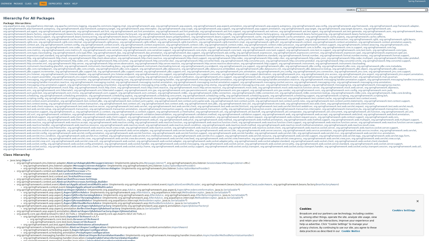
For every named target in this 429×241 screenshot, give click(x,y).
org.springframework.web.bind (345, 114)
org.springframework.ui (62, 111)
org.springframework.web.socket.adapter (159, 141)
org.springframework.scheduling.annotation (63, 95)
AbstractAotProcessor (70, 171)
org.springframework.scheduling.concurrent (157, 95)
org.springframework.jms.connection (313, 71)
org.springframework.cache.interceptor (106, 39)
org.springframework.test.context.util (120, 103)
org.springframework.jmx (286, 74)
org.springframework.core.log (379, 47)
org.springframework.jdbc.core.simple (74, 69)
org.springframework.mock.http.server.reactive (195, 87)
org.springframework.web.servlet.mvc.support (198, 136)
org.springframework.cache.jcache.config (190, 39)
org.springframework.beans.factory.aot (116, 34)
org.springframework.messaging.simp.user (241, 85)
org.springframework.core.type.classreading (27, 53)
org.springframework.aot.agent (20, 31)
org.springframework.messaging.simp (315, 82)
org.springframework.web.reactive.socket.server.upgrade (34, 130)
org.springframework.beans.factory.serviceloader (355, 34)
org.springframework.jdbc (270, 66)
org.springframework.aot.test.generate (340, 31)
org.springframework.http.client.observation (92, 58)
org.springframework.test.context (226, 98)
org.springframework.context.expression (143, 45)
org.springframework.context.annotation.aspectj (384, 42)
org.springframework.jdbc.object (350, 69)
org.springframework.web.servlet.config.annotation (76, 133)
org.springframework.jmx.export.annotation (399, 74)
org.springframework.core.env (233, 47)
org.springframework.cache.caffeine (365, 36)
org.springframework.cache (246, 36)
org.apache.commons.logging (71, 26)
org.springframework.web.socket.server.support (376, 144)
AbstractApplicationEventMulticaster (83, 184)
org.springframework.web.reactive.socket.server (308, 128)
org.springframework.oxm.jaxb (375, 90)
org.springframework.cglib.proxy (101, 42)
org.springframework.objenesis (381, 87)
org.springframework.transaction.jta (341, 109)
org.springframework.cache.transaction (326, 39)
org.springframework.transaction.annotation (113, 109)
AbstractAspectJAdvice (72, 189)
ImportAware (179, 227)
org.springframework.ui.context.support (133, 111)
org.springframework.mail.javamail (378, 77)
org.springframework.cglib (363, 39)
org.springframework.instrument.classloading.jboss (92, 66)
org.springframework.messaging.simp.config (142, 85)
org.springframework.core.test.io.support (308, 50)
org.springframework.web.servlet (398, 130)
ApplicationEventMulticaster (183, 184)
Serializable (230, 189)
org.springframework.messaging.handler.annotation (203, 79)
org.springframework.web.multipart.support (395, 119)
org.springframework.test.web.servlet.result (389, 106)
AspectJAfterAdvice (76, 192)
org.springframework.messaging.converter (63, 79)
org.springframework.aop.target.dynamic (340, 28)
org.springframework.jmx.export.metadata (75, 77)
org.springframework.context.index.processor (269, 45)
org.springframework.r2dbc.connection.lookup (305, 93)
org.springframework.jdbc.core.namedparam (27, 69)
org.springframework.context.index (224, 45)
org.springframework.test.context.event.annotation (31, 101)
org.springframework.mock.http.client (95, 87)
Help (74, 4)
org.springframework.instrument (296, 63)
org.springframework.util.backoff (242, 111)
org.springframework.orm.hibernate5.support (98, 90)
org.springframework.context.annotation (335, 42)
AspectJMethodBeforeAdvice (83, 203)
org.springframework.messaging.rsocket (92, 82)
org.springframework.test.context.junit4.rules (280, 101)
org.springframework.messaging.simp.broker (91, 85)
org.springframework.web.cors (381, 117)
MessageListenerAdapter (90, 165)
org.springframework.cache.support (284, 39)
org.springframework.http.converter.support (386, 61)
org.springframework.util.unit (397, 111)
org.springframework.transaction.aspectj (161, 109)
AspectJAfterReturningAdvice (83, 195)
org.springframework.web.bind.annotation (386, 114)
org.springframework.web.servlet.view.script (376, 138)
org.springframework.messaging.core (108, 79)
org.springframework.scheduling (21, 95)
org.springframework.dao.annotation (142, 53)
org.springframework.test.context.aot (266, 98)
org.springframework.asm (377, 31)
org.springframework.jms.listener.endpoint (111, 74)
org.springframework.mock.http (56, 87)
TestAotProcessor (79, 176)
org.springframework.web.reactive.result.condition (173, 125)
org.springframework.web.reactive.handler (26, 125)
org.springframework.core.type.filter (72, 53)
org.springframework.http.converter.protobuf (290, 61)
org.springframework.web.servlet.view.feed (170, 138)
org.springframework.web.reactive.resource (75, 125)
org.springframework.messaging (21, 79)
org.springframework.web (276, 114)
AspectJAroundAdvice (78, 200)
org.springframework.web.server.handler (172, 130)
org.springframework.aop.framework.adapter (394, 26)
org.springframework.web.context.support (341, 117)
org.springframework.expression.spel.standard (28, 55)
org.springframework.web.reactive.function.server (330, 122)
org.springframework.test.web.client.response (28, 106)
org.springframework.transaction (70, 109)
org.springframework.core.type (389, 50)
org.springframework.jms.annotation (236, 71)
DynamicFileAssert (79, 216)
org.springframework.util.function (362, 111)
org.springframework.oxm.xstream (137, 93)
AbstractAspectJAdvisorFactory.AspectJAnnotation (103, 211)
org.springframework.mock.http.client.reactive (142, 87)
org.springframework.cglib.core (20, 42)
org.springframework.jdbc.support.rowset (120, 71)
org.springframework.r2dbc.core (348, 93)
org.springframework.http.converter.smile (338, 61)
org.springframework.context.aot (21, 45)
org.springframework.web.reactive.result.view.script (96, 128)
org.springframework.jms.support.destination (246, 74)
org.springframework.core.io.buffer (302, 47)
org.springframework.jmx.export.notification (170, 77)
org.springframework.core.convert (100, 47)
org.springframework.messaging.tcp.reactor (376, 85)
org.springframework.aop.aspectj (174, 26)
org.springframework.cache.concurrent (24, 39)
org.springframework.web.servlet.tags (340, 136)
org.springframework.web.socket (117, 141)
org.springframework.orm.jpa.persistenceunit (182, 90)
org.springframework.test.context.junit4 (232, 101)
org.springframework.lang (314, 77)
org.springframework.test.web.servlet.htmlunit (223, 106)
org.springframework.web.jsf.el (176, 119)
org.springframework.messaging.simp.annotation (364, 82)
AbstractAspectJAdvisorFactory (90, 206)
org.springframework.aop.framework (348, 26)
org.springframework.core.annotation (23, 47)
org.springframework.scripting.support (108, 98)
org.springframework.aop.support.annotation (255, 28)
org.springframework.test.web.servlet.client (172, 106)
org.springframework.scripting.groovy (65, 98)
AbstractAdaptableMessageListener (90, 163)
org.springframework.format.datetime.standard (251, 55)
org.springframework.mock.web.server (342, 87)
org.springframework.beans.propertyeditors (166, 36)
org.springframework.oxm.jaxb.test (22, 93)
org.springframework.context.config (60, 45)
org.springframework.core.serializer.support (147, 50)
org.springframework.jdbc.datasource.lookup (306, 69)
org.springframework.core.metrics (21, 50)
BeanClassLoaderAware (258, 184)
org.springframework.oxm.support (98, 93)
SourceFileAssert (84, 222)
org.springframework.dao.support (182, 53)
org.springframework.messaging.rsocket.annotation (144, 82)
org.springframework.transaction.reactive (385, 109)
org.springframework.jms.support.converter (197, 74)
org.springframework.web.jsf (142, 119)
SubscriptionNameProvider (178, 165)
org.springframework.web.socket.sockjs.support (177, 146)
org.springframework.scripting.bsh (368, 95)
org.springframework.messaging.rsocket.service (266, 82)
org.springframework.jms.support (153, 74)
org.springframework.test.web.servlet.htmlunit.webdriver (281, 106)
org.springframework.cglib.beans (397, 39)
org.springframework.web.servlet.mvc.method (82, 136)
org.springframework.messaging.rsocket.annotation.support (206, 82)
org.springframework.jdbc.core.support (117, 69)
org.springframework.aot (377, 28)
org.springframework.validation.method (194, 114)
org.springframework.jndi (247, 77)
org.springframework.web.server (85, 130)
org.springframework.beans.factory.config (209, 34)
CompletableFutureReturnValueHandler (111, 238)
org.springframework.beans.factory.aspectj (161, 34)
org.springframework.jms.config (274, 71)
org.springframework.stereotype (147, 98)
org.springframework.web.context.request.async (290, 117)
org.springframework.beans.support (210, 36)
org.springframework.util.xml (19, 114)
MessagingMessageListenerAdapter (97, 168)
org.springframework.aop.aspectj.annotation (217, 26)
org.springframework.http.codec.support (25, 61)
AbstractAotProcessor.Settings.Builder (82, 181)
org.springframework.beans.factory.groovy (256, 34)
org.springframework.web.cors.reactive (24, 119)
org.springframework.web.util (405, 146)
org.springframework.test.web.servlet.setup (27, 109)
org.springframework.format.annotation (160, 55)
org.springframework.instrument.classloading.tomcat (151, 66)
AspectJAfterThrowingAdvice (83, 197)
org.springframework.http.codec (225, 58)
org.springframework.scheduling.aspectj (111, 95)
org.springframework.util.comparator (281, 111)
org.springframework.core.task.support (264, 50)
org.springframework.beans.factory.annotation (68, 34)
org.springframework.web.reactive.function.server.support (390, 122)
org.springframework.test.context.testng (25, 103)
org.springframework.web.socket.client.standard (361, 141)
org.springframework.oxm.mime (61, 93)
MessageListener (154, 163)
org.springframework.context (296, 42)
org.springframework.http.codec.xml (68, 61)
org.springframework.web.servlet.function (128, 133)
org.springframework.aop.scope (175, 28)
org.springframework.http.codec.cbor (264, 58)
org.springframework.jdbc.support (387, 69)
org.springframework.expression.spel (340, 53)
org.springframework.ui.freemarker (175, 111)
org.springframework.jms (200, 71)
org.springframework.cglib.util (262, 42)
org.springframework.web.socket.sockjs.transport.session (356, 146)
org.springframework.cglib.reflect (138, 42)
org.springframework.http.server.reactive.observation (210, 63)
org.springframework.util (209, 111)
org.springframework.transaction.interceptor (297, 109)
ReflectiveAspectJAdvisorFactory (98, 208)
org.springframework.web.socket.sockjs (25, 146)
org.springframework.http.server (66, 63)
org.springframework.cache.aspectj (325, 36)
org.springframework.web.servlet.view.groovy (277, 138)
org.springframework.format (121, 55)
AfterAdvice (143, 192)
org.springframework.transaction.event (250, 109)
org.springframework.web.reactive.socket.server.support (367, 128)
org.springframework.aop (141, 26)
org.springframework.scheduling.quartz (247, 95)
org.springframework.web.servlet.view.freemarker (223, 138)
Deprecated (55, 4)
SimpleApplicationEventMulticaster (89, 187)
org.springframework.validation (54, 114)
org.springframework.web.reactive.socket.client (254, 128)
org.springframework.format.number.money (344, 55)
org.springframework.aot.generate (57, 31)
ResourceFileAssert (86, 219)
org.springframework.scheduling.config (204, 95)
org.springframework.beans (407, 31)
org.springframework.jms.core (350, 71)
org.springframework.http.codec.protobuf (396, 58)
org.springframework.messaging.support (288, 85)
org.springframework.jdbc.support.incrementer (28, 71)
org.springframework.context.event (100, 45)
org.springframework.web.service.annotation (307, 130)
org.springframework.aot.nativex (260, 31)
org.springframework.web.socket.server (222, 144)
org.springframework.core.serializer (102, 50)
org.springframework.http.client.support (185, 58)
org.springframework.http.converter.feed (197, 61)
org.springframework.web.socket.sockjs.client (73, 146)
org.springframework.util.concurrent (322, 111)
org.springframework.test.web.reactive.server (80, 106)
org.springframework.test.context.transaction (73, 103)
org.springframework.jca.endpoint (199, 66)
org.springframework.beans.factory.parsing (304, 34)
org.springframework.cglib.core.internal (60, 42)
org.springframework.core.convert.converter (144, 47)
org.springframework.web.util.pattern (23, 149)
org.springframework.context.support (315, 45)
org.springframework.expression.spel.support (80, 55)
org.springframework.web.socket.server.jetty (269, 144)
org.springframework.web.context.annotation (190, 117)
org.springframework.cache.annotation (284, 36)
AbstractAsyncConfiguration (88, 227)
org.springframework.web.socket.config (24, 144)
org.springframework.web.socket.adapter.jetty (208, 141)
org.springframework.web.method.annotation (258, 119)
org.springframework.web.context (146, 117)
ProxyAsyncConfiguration (93, 232)
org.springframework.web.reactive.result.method (229, 125)
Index (67, 4)
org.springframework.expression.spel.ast (384, 53)
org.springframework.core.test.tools (351, 50)
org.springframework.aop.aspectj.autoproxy (267, 26)
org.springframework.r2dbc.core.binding (389, 93)
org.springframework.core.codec (62, 47)
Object (26, 160)
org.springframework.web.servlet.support (295, 136)
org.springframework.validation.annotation (95, 114)
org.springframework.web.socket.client (312, 141)
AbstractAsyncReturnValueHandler (102, 235)
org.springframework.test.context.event (354, 98)
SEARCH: (351, 10)
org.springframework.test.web (268, 103)
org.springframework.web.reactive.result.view (349, 125)
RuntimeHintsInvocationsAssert (87, 224)
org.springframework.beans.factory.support (26, 36)
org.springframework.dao (107, 53)
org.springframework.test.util (235, 103)
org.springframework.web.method (213, 119)
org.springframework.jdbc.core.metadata (379, 66)
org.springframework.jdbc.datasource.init (258, 69)
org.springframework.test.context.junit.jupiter (128, 101)
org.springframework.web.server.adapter (126, 130)
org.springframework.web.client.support (105, 117)
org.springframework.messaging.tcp (331, 85)
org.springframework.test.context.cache (310, 98)
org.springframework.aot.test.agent (298, 31)
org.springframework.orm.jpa (140, 90)
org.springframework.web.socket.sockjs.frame (125, 146)
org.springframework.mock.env (20, 87)
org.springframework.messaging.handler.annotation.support (333, 79)
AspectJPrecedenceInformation (195, 189)
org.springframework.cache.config (65, 39)
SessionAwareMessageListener (225, 163)
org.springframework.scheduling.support (292, 95)
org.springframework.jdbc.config (303, 66)
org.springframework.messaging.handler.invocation (395, 79)
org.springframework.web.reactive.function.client (210, 122)
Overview (6, 4)
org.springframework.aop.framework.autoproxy (29, 28)
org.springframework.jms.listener (21, 74)
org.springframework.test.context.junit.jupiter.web (182, 101)
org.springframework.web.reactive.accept (65, 122)
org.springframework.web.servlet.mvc (318, 133)
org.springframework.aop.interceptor (136, 28)
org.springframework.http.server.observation (109, 63)
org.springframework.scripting (332, 95)
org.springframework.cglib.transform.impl (221, 42)
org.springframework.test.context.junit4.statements (334, 101)
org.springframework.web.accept (309, 114)
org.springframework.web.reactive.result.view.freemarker (34, 128)
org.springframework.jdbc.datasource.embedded (208, 69)
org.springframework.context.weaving (358, 45)
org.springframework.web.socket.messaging (175, 144)
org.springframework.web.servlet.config (25, 133)
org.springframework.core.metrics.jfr (62, 50)
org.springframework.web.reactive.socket (148, 128)
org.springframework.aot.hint (93, 31)
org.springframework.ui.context (93, 111)
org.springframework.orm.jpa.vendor (270, 90)
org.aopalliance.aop (14, 26)
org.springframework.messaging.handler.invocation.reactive (36, 82)
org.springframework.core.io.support (342, 47)
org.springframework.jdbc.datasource (160, 69)
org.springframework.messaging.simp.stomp (192, 85)
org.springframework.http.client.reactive (140, 58)
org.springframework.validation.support (239, 114)
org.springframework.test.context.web (162, 103)
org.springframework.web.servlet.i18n (275, 133)
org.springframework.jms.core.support (389, 71)
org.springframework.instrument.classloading (340, 63)
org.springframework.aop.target (299, 28)
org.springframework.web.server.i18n (215, 130)
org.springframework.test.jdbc (201, 103)
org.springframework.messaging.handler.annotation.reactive (266, 79)
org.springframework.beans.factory (22, 34)
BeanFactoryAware (327, 184)
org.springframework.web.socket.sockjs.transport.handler (291, 146)
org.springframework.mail (343, 77)
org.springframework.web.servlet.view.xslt (74, 141)
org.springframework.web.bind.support (24, 117)
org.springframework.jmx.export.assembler (27, 77)
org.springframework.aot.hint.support (220, 31)
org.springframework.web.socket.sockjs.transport (232, 146)
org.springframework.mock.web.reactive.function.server (289, 87)
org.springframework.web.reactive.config (111, 122)
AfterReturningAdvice (208, 195)
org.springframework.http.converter (108, 61)
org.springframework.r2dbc (172, 93)
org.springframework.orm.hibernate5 (53, 90)
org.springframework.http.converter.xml (25, 63)
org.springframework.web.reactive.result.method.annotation (290, 125)
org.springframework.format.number (299, 55)
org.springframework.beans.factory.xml (119, 36)
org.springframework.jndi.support (280, 77)
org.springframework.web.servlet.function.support (179, 133)
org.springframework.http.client (50, 58)
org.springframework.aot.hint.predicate (177, 31)
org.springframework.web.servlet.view (70, 138)
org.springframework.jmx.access (319, 74)
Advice (132, 189)
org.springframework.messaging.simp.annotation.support (34, 85)
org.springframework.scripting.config (23, 98)
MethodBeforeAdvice (161, 203)
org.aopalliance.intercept (39, 26)
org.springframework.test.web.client (306, 103)
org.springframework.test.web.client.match (350, 103)
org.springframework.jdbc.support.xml (165, 71)
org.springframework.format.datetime (203, 55)
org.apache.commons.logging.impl (107, 26)
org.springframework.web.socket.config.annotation (75, 144)
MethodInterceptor (193, 192)
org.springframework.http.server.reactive (157, 63)
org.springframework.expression (254, 53)
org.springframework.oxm (306, 90)
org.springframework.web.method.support (307, 119)
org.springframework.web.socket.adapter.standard (262, 141)
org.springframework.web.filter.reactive (104, 119)
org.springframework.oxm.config (339, 90)
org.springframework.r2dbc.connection (210, 93)
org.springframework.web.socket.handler (127, 144)
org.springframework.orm (17, 90)
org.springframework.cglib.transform (178, 42)
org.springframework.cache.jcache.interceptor (239, 39)
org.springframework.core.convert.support (193, 47)
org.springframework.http (17, 58)
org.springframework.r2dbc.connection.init (255, 93)
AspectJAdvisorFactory (194, 206)
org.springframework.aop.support (212, 28)
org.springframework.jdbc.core (338, 66)
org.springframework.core (394, 45)
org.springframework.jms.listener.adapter (63, 74)
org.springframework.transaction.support (25, 111)
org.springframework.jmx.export (356, 74)
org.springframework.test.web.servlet (126, 106)
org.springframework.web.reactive (22, 122)
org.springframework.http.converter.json (243, 61)
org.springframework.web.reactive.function (158, 122)
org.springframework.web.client (64, 117)
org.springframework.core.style (189, 50)
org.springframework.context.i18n (184, 45)
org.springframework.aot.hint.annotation (132, 31)
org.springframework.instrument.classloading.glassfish (33, 66)
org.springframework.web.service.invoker (356, 130)
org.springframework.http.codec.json (306, 58)
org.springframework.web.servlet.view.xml (26, 141)
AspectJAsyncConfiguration (90, 230)
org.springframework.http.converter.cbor (152, 61)
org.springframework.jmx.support (213, 77)
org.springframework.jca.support (237, 66)
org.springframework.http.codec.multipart (350, 58)
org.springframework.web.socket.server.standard (322, 144)
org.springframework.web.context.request (239, 117)
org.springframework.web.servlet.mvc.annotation (367, 133)
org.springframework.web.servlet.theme (25, 138)
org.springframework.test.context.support (387, 101)
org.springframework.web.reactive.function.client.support (270, 122)
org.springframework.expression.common (296, 53)
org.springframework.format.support (389, 55)
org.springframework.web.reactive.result (122, 125)
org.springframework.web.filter (64, 119)
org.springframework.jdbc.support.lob (75, 71)
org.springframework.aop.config (309, 26)
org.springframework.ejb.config (218, 53)
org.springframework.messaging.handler (152, 79)
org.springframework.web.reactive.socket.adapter (200, 128)
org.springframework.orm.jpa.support (228, 90)
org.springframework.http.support (259, 63)
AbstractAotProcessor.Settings (76, 179)
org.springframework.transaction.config (206, 109)
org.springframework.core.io (266, 47)
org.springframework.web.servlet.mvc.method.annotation (140, 136)
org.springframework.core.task (224, 50)
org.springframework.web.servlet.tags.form (385, 136)
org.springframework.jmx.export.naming (122, 77)
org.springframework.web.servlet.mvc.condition (29, 136)
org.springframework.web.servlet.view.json (326, 138)
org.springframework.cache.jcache (147, 39)
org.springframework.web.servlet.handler (230, 133)
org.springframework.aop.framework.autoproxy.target (85, 28)
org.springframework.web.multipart (350, 119)
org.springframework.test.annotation (187, 98)
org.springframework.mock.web (239, 87)
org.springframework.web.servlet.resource (248, 136)
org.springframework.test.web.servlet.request (339, 106)
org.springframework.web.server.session (259, 130)
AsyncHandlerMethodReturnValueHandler (228, 235)
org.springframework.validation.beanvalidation (146, 114)
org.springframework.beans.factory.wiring (74, 36)
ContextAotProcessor (77, 173)
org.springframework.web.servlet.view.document (118, 138)
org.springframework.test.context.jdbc (81, 101)
